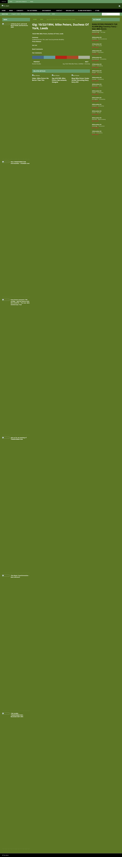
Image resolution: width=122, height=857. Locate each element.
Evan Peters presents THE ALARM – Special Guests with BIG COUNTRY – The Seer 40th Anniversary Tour (20, 302)
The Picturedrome (102, 39)
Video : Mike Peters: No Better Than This (40, 79)
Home (4, 10)
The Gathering (32, 10)
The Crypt (102, 32)
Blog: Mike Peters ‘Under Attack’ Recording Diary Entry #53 (80, 80)
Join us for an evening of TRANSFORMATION (19, 438)
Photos (4, 1)
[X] (117, 1)
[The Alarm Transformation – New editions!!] (5, 642)
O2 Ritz (100, 85)
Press (31, 1)
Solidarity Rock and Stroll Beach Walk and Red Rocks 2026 (19, 25)
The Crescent (98, 45)
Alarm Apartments (85, 10)
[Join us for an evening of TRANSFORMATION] (5, 504)
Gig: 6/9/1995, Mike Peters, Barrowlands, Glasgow (59, 80)
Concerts (20, 10)
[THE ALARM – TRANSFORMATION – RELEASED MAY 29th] (5, 780)
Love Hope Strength (21, 1)
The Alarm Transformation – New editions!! (20, 576)
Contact (59, 10)
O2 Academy (103, 59)
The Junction (101, 126)
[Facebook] (113, 1)
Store (97, 10)
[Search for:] (111, 14)
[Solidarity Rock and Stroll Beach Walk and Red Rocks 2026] (5, 90)
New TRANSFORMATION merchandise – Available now (20, 162)
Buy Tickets (95, 34)
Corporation (100, 52)
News (11, 10)
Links (10, 1)
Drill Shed (99, 72)
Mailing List (70, 10)
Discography (46, 10)
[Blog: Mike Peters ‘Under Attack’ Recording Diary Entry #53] (81, 76)
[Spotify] (120, 1)
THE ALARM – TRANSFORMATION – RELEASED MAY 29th (17, 715)
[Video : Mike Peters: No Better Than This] (41, 76)
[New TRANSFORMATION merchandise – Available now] (5, 228)
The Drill (99, 112)
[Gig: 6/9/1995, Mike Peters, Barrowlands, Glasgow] (61, 76)
